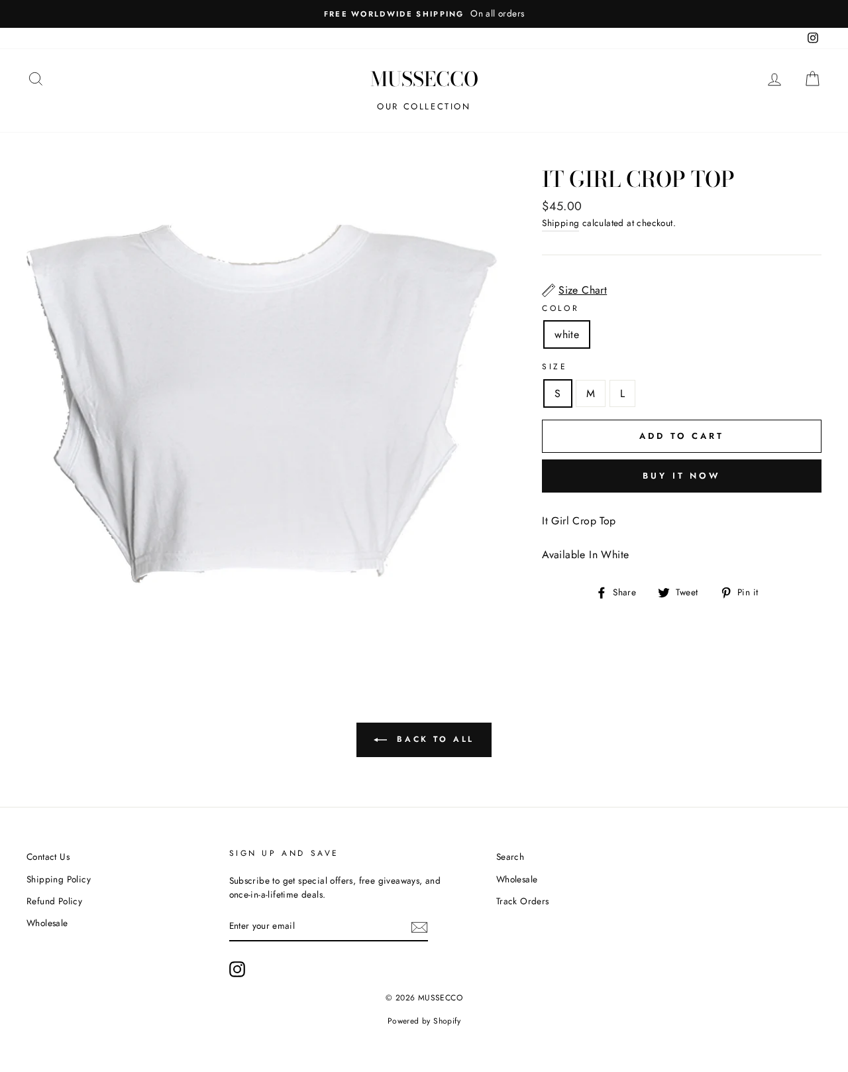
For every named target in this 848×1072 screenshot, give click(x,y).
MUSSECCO (424, 79)
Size (554, 367)
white (567, 334)
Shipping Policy (58, 879)
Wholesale (47, 922)
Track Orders (522, 901)
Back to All (433, 739)
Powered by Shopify (424, 1021)
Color (560, 308)
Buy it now (682, 475)
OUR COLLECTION (423, 106)
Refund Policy (54, 901)
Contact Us (48, 856)
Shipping (560, 222)
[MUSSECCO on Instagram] (237, 969)
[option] (424, 14)
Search (510, 856)
